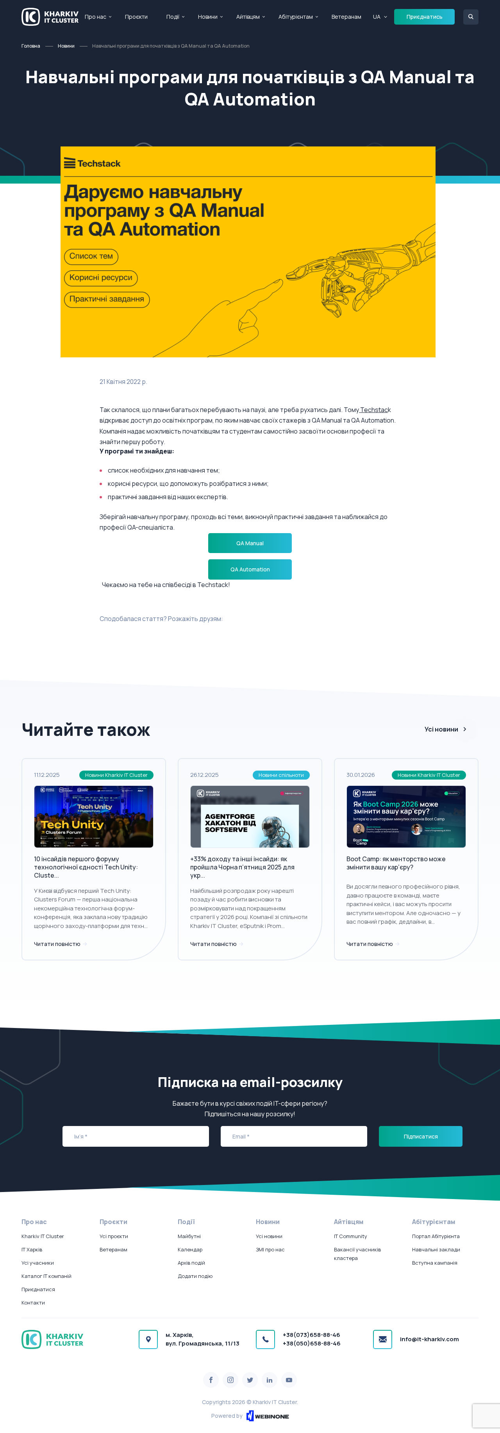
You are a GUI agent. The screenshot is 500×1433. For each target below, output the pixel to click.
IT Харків (31, 1249)
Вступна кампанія (434, 1262)
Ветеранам (346, 16)
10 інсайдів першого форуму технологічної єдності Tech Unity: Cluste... (86, 867)
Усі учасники (37, 1262)
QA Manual (250, 543)
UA (376, 16)
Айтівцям (248, 16)
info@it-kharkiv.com (429, 1339)
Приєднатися (38, 1289)
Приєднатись (425, 16)
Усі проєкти (114, 1236)
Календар (190, 1249)
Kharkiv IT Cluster (42, 1236)
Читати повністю (58, 944)
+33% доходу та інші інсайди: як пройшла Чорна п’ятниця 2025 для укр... (242, 867)
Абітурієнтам (296, 16)
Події (172, 16)
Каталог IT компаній (46, 1276)
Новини (208, 16)
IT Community (350, 1236)
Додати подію (195, 1276)
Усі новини (441, 729)
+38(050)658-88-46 (312, 1343)
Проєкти (136, 16)
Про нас (95, 16)
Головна (30, 46)
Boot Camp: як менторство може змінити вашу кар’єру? (396, 863)
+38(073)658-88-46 (311, 1335)
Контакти (33, 1302)
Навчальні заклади (436, 1249)
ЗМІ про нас (270, 1249)
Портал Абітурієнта (436, 1236)
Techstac (373, 409)
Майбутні (189, 1236)
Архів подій (191, 1262)
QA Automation (250, 569)
